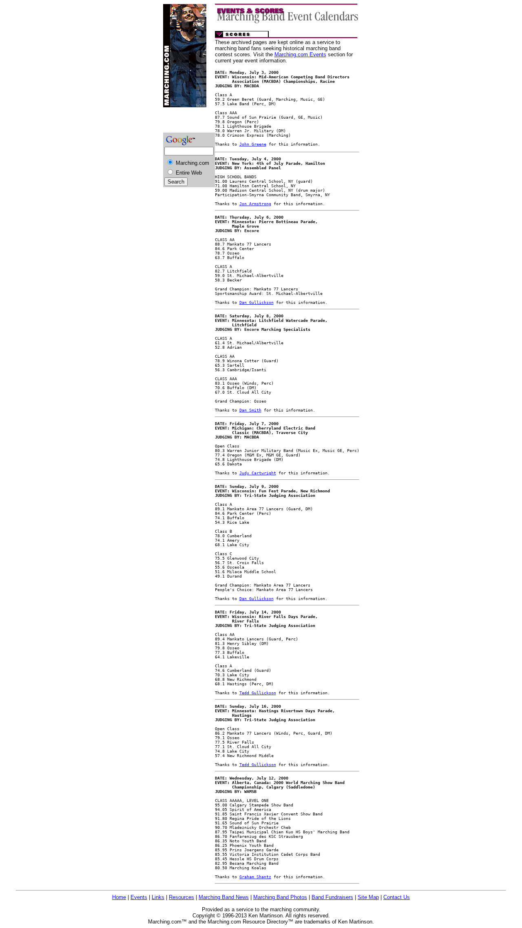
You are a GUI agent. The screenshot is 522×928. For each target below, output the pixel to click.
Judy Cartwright (257, 473)
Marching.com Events (300, 54)
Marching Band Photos (280, 897)
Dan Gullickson (256, 302)
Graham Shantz (255, 877)
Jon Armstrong (255, 204)
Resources (181, 897)
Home (119, 897)
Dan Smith (250, 410)
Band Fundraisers (332, 897)
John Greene (252, 144)
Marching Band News (224, 897)
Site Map (368, 897)
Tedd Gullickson (257, 693)
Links (158, 897)
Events (138, 897)
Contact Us (396, 897)
